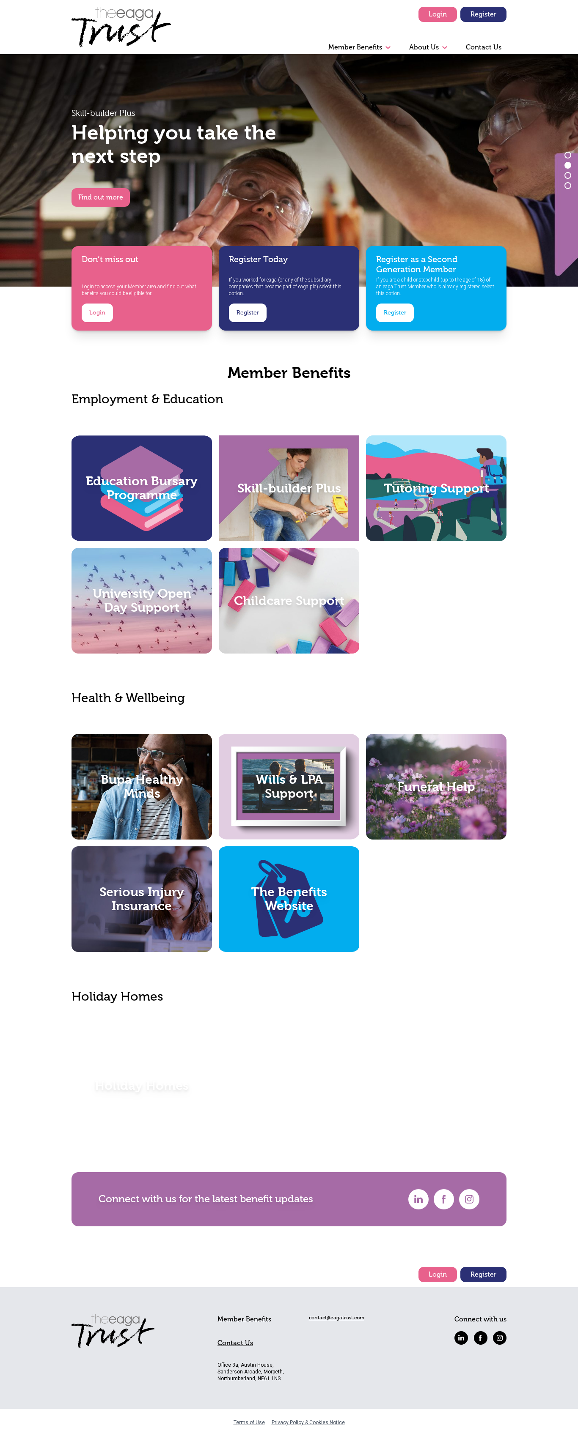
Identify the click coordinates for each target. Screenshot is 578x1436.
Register (483, 14)
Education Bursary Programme (142, 488)
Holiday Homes (142, 1085)
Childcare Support (289, 600)
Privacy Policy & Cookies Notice (308, 1422)
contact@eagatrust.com (336, 1318)
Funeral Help (436, 787)
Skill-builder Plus (289, 488)
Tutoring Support (436, 488)
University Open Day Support (142, 600)
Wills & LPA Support (289, 786)
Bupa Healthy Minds (142, 786)
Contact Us (483, 47)
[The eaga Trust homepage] (121, 30)
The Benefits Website (289, 899)
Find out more (100, 197)
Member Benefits (355, 47)
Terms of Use (249, 1422)
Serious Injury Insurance (141, 899)
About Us (424, 47)
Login (438, 14)
